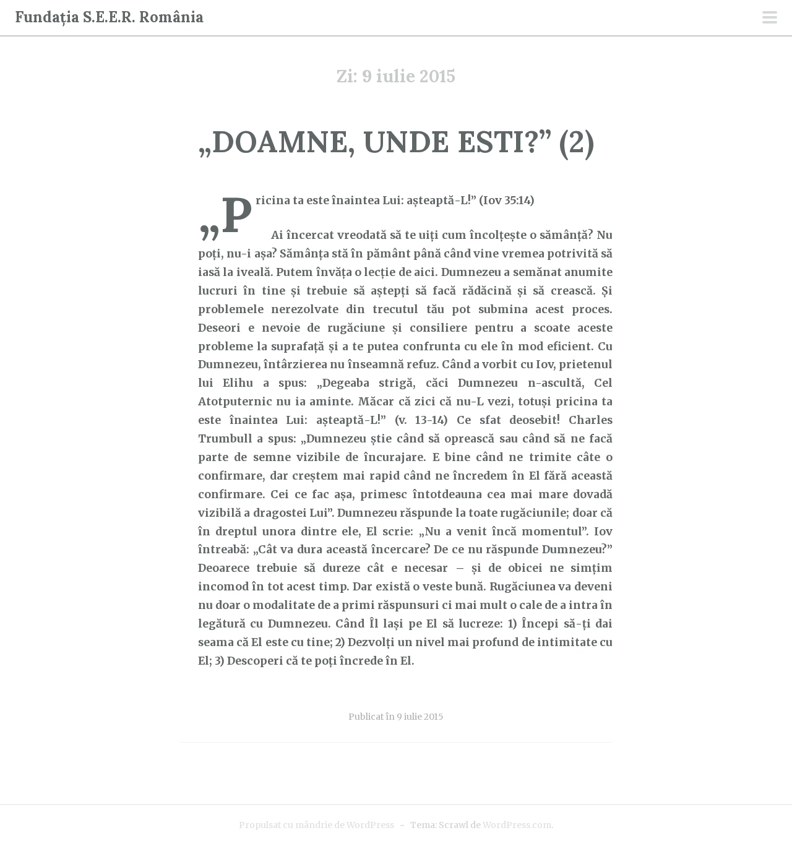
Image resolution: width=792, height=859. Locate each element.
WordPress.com (517, 825)
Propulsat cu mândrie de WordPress (316, 825)
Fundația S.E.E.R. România (109, 17)
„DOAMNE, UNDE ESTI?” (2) (396, 141)
